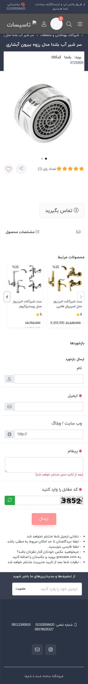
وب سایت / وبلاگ (67, 423)
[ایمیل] (37, 649)
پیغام (73, 451)
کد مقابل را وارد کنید (60, 490)
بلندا (67, 57)
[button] (7, 296)
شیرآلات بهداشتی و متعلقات (59, 35)
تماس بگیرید (59, 210)
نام (79, 368)
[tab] (71, 232)
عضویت (20, 589)
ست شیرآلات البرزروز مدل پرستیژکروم (27, 304)
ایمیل (73, 396)
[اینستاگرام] (50, 649)
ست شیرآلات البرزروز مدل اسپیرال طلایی (67, 304)
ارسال (44, 519)
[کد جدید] (10, 500)
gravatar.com (66, 557)
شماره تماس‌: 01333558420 (54, 625)
